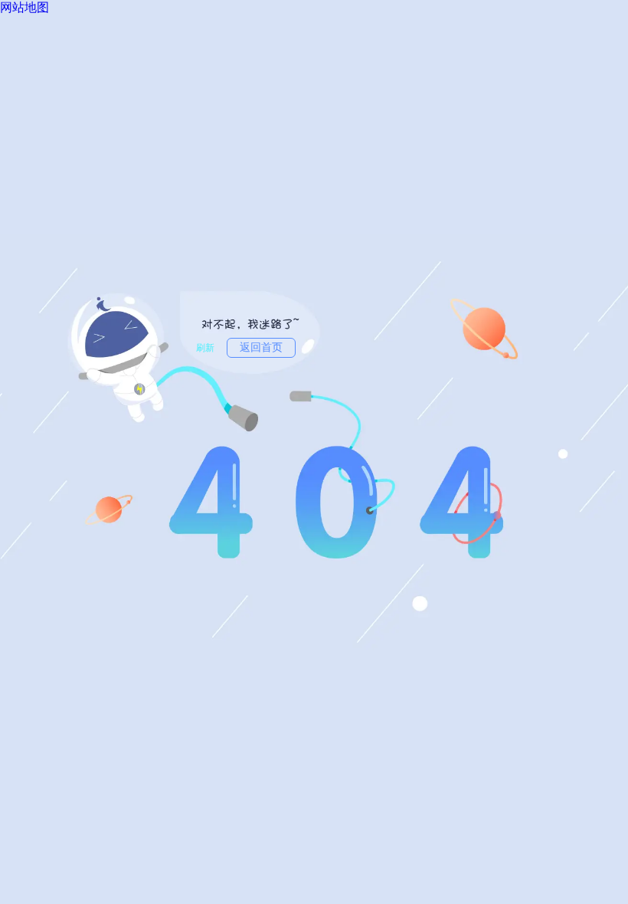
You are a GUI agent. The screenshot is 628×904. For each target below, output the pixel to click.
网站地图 (24, 7)
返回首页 (261, 347)
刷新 (205, 347)
